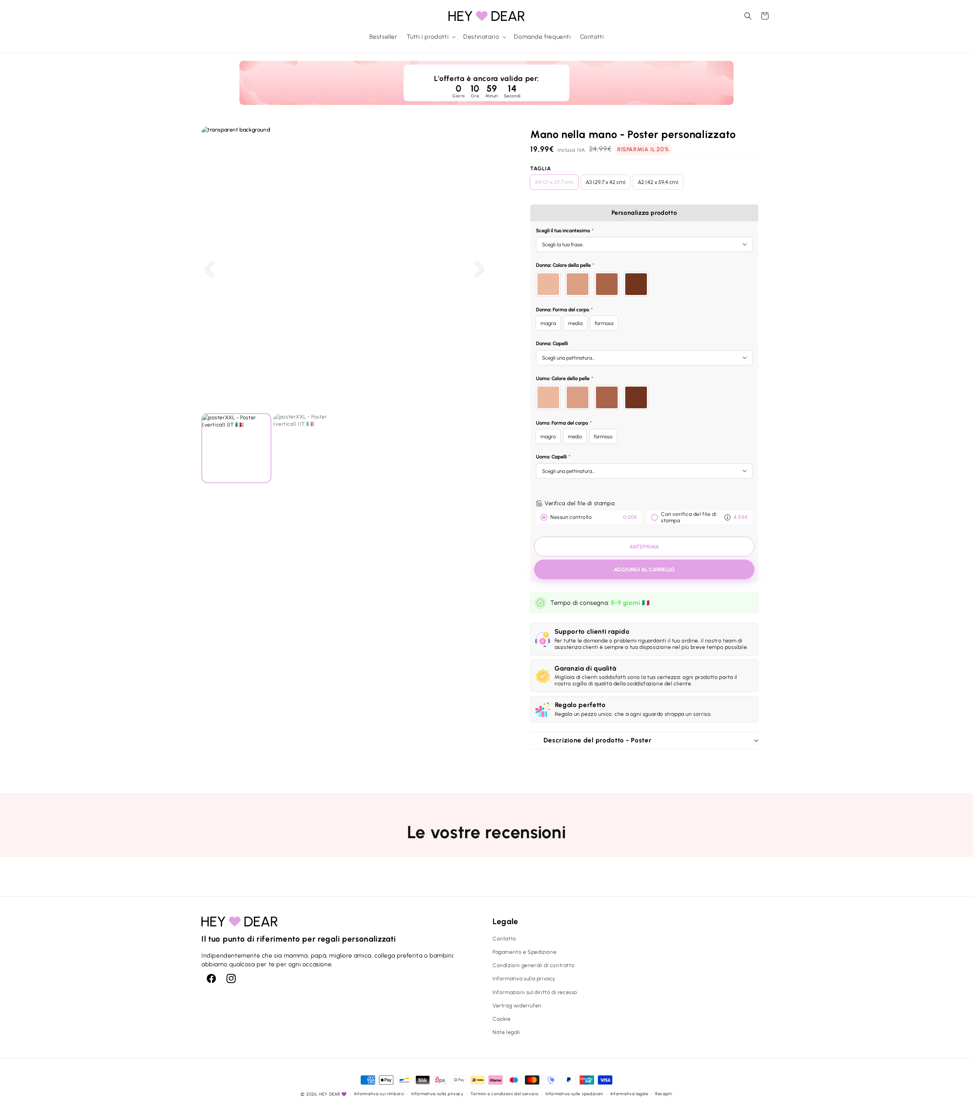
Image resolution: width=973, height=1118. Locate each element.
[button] (430, 37)
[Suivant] (478, 268)
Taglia (540, 168)
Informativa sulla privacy (524, 978)
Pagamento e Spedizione (524, 952)
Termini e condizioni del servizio (504, 1093)
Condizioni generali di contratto (533, 965)
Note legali (506, 1032)
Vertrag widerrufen (517, 1005)
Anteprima (644, 547)
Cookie (502, 1019)
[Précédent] (209, 268)
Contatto (504, 939)
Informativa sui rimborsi (379, 1093)
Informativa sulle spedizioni (574, 1093)
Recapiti (663, 1093)
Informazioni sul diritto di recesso (535, 992)
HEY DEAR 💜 (333, 1094)
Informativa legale (629, 1093)
